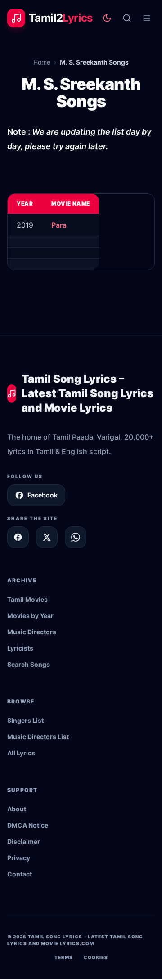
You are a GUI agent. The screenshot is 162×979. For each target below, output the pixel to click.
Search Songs (28, 664)
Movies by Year (30, 615)
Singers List (25, 720)
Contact (19, 874)
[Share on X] (47, 537)
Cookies (96, 957)
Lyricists (20, 648)
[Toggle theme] (107, 18)
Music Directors (31, 632)
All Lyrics (21, 753)
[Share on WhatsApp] (75, 537)
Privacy (18, 858)
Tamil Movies (27, 599)
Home (41, 62)
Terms (63, 957)
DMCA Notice (27, 825)
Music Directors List (38, 736)
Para (59, 225)
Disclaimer (23, 841)
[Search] (127, 18)
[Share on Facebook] (18, 537)
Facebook (42, 495)
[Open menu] (147, 18)
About (16, 809)
